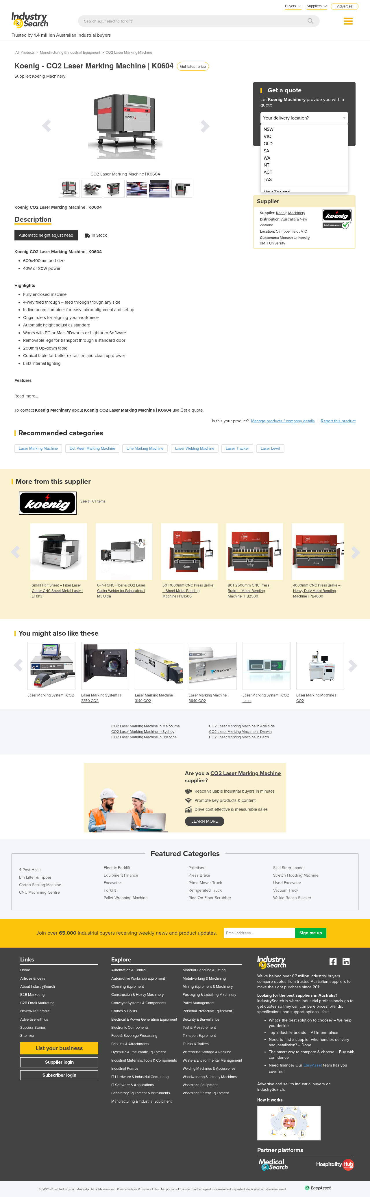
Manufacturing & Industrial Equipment (70, 52)
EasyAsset (313, 1065)
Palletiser (196, 867)
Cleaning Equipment (127, 986)
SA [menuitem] (266, 151)
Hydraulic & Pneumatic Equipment (138, 1052)
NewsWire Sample (35, 1011)
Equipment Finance (121, 875)
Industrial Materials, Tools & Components (144, 1060)
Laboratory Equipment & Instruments (140, 1093)
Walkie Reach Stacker (292, 897)
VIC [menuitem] (267, 136)
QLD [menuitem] (268, 144)
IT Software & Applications (132, 1085)
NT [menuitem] (266, 165)
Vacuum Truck (285, 890)
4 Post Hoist (30, 869)
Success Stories (33, 1027)
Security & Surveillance (201, 1019)
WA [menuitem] (267, 158)
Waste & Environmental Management (212, 1060)
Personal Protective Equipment (207, 1011)
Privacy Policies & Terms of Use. (138, 1189)
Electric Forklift (117, 867)
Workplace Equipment (200, 1085)
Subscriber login (59, 1075)
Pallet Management (198, 1003)
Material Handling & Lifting (204, 970)
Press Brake (199, 875)
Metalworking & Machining (204, 978)
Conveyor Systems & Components (138, 1003)
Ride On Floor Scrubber (209, 897)
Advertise (344, 6)
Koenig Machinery (48, 76)
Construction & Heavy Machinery (137, 994)
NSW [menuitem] (268, 129)
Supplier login (59, 1062)
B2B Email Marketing (37, 1003)
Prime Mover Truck (205, 882)
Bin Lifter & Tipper (35, 877)
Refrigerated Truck (205, 890)
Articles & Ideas (32, 978)
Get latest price (193, 66)
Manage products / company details (283, 421)
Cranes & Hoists (124, 1011)
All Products (25, 52)
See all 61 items (93, 501)
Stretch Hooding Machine (296, 875)
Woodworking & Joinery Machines (210, 1077)
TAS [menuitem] (268, 179)
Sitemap (27, 1035)
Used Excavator (287, 882)
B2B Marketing (32, 994)
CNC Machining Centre (39, 892)
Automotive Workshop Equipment (138, 978)
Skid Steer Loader (289, 867)
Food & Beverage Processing (134, 1035)
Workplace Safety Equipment (206, 1093)
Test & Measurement (199, 1027)
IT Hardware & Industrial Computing (140, 1077)
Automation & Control (128, 970)
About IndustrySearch (37, 986)
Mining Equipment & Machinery (208, 986)
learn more (204, 821)
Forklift (110, 890)
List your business (59, 1048)
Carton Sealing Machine (40, 884)
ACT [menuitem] (268, 172)
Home (25, 970)
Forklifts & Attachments (130, 1044)
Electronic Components (130, 1027)
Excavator (112, 882)
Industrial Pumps (124, 1068)
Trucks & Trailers (196, 1044)
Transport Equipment (199, 1035)
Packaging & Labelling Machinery (209, 994)
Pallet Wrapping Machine (126, 897)
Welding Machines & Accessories (209, 1068)
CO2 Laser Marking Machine (129, 52)
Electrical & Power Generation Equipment (144, 1019)
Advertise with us (34, 1019)
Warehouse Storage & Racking (207, 1052)
